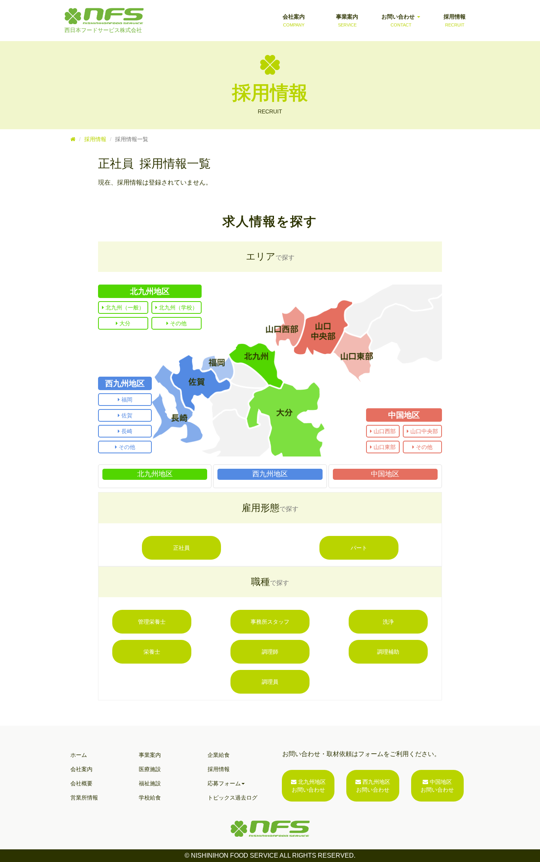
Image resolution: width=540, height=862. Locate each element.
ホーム (78, 755)
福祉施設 (150, 783)
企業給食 (219, 755)
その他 (177, 323)
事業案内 (347, 20)
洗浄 (388, 622)
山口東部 (384, 447)
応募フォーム (224, 783)
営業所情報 (84, 797)
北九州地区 (150, 291)
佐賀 (126, 415)
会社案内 (294, 20)
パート (359, 548)
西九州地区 (125, 383)
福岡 (126, 399)
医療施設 (150, 769)
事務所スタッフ (270, 622)
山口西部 (384, 431)
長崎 (126, 431)
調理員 (270, 682)
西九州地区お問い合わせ (373, 786)
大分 (124, 323)
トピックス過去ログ (232, 797)
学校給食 (150, 797)
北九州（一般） (124, 307)
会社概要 (81, 783)
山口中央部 (423, 431)
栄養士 (151, 652)
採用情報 (455, 20)
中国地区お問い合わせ (437, 786)
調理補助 (388, 652)
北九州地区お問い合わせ (309, 786)
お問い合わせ (398, 20)
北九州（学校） (177, 307)
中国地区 (404, 415)
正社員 (181, 548)
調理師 (270, 652)
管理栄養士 (152, 622)
